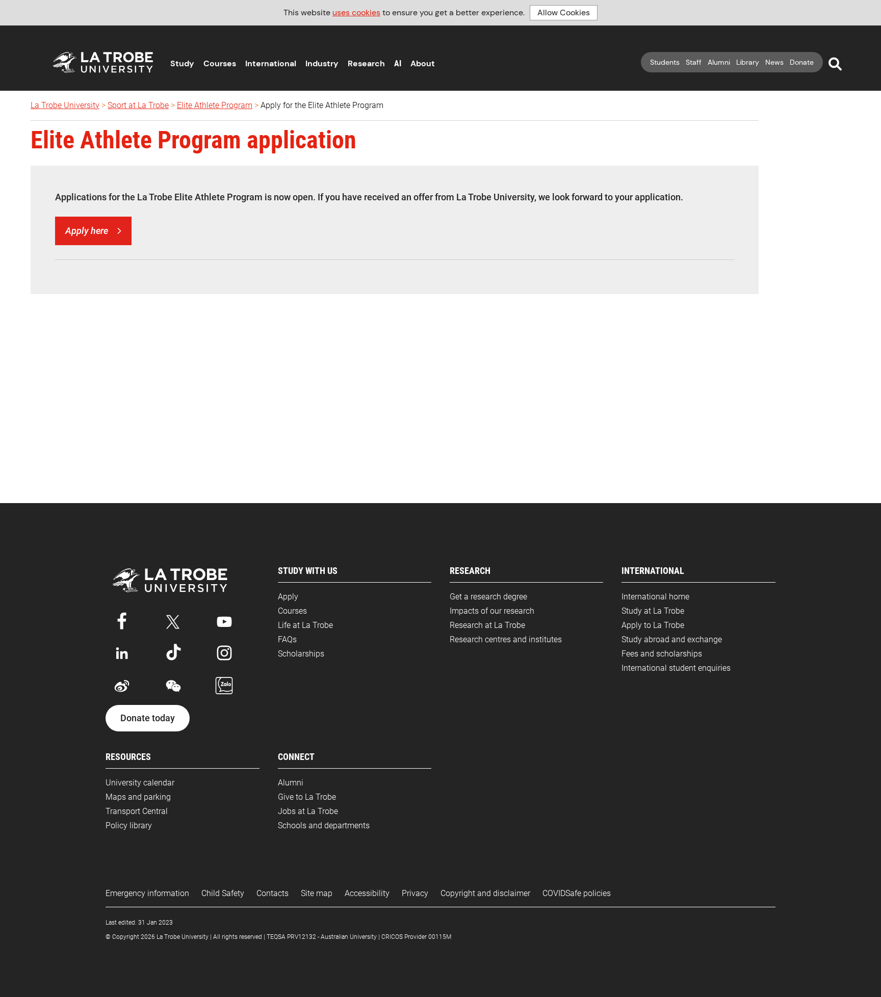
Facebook (122, 620)
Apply (288, 596)
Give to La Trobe (307, 797)
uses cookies (356, 12)
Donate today (147, 718)
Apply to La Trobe (652, 625)
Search (835, 64)
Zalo (224, 686)
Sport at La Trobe (138, 105)
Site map (316, 893)
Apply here (86, 230)
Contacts (272, 893)
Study (182, 63)
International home (655, 596)
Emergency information (147, 893)
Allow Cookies (563, 12)
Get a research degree (488, 596)
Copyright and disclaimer (485, 893)
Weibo (122, 686)
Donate (802, 62)
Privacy (415, 893)
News (774, 62)
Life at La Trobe (305, 625)
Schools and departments (324, 825)
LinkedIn (122, 653)
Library (747, 62)
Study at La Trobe (652, 611)
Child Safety (222, 893)
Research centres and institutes (506, 639)
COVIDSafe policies (576, 893)
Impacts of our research (492, 611)
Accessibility (367, 893)
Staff (694, 62)
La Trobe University (65, 105)
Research (366, 63)
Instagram (224, 653)
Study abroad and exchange (671, 639)
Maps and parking (138, 797)
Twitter (173, 620)
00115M (439, 936)
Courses (219, 63)
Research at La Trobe (487, 625)
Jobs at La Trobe (308, 811)
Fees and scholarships (661, 654)
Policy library (129, 825)
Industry (322, 63)
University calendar (140, 783)
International (270, 63)
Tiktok (173, 653)
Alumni (719, 62)
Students (665, 62)
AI (397, 63)
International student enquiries (676, 668)
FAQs (287, 639)
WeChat (173, 686)
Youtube (224, 620)
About (422, 63)
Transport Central (137, 811)
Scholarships (301, 654)
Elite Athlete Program (214, 105)
